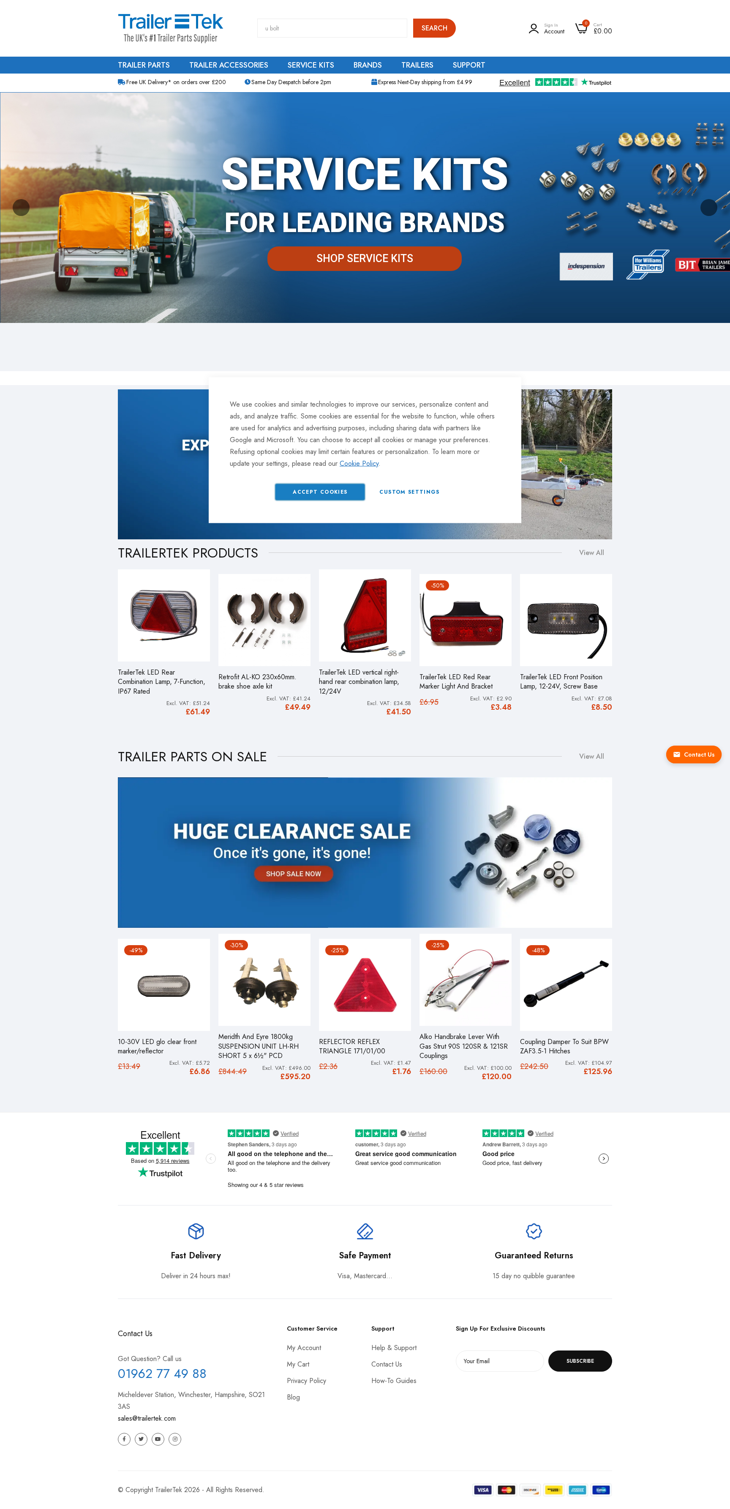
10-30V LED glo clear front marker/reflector (157, 1046)
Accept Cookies (320, 492)
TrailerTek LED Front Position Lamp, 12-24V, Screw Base (561, 681)
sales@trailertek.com (147, 1418)
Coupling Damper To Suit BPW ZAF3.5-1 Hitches (564, 1046)
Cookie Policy (359, 463)
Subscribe (580, 1361)
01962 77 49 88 (162, 1373)
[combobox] (332, 28)
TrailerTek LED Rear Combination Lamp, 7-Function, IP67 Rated (161, 682)
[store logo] (170, 28)
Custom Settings (409, 492)
